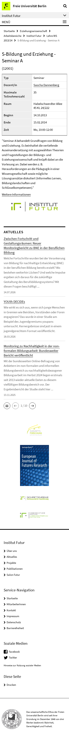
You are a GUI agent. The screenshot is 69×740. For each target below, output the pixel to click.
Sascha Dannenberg (46, 85)
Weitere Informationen (16, 194)
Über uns (12, 551)
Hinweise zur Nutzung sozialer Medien (22, 665)
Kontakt (11, 610)
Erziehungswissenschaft (33, 31)
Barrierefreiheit (15, 628)
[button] (7, 405)
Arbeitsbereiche (12, 36)
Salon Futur (13, 574)
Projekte (11, 563)
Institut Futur (33, 36)
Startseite (9, 31)
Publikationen (15, 568)
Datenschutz (14, 622)
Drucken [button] (11, 684)
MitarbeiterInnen (16, 604)
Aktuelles (12, 556)
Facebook (14, 651)
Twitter (13, 657)
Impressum (13, 616)
